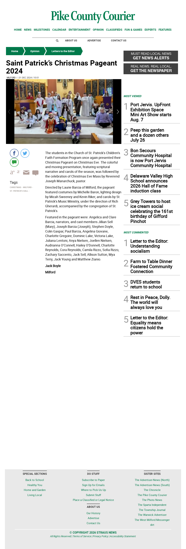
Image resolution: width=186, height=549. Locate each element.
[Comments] (14, 162)
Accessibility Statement (123, 536)
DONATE (171, 4)
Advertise (94, 40)
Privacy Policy (100, 536)
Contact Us (118, 40)
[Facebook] (14, 153)
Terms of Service (82, 536)
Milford (11, 77)
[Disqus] (63, 325)
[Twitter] (25, 153)
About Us (71, 40)
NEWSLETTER (151, 4)
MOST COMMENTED (136, 232)
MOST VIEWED (132, 96)
